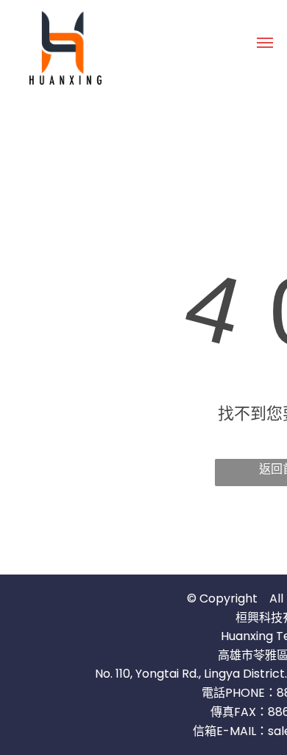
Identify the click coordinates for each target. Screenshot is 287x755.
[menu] (265, 42)
